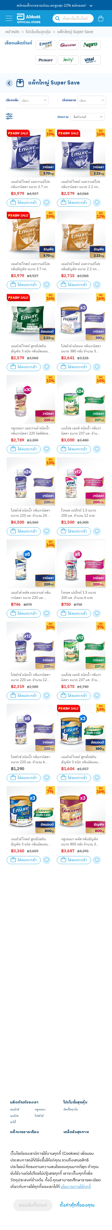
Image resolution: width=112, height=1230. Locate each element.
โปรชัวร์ (39, 1115)
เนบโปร (14, 1115)
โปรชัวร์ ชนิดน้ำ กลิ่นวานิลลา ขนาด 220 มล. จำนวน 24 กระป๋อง (30, 513)
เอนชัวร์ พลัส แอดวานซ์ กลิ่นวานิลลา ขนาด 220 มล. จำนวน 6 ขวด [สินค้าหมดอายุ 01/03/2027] (31, 595)
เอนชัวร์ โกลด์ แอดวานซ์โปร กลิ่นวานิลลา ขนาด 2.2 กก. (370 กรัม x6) (80, 184)
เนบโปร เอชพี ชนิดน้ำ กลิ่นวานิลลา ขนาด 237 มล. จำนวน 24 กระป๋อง (81, 431)
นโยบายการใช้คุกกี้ (76, 1187)
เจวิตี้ (13, 1122)
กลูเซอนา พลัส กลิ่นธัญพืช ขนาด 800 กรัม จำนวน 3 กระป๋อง (79, 842)
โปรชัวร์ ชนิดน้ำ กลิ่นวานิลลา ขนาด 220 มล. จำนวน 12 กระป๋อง (30, 677)
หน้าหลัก (12, 32)
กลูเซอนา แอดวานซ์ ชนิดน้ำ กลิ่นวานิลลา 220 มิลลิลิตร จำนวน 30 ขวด (30, 431)
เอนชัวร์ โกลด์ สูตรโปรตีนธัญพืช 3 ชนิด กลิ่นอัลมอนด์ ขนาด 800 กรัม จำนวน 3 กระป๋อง (30, 842)
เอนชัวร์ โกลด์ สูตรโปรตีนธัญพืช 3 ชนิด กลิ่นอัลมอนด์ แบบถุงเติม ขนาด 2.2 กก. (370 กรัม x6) (30, 349)
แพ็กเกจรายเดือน (24, 1132)
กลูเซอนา (40, 1109)
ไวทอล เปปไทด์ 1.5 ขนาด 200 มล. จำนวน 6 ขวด (78, 595)
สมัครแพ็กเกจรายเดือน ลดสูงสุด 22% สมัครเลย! (51, 5)
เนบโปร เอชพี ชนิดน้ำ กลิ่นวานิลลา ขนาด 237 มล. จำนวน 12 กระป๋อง (81, 677)
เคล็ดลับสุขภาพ (76, 1132)
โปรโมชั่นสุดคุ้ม (38, 32)
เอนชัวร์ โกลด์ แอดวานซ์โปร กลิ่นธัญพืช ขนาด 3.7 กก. (30, 266)
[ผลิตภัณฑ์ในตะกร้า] (100, 18)
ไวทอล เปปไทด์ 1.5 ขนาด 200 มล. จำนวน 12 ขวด (78, 513)
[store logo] (28, 18)
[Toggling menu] (9, 18)
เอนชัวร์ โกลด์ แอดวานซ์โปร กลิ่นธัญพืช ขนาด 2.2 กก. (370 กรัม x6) (80, 267)
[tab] (27, 100)
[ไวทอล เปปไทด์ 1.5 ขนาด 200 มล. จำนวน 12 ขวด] (81, 481)
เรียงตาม (62, 117)
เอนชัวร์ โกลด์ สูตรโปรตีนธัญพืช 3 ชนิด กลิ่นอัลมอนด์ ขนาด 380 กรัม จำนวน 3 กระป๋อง (80, 760)
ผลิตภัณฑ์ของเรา (24, 1102)
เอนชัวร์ (14, 1109)
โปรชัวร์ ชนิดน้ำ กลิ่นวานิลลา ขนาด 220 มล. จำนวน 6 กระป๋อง (30, 760)
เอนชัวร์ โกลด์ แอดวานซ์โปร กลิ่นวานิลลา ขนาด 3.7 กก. (30, 184)
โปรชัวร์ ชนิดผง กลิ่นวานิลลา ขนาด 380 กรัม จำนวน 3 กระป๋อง (81, 349)
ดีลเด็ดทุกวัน (70, 1109)
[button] (87, 117)
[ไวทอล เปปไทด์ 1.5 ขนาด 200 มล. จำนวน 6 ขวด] (81, 563)
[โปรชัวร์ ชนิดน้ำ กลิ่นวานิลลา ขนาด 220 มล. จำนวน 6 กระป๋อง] (31, 728)
